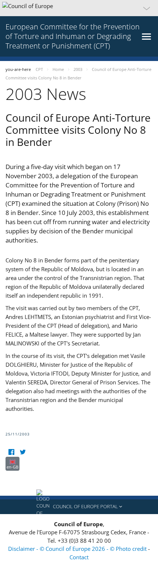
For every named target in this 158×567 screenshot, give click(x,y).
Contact (79, 557)
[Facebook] (11, 452)
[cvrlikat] (22, 452)
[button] (79, 8)
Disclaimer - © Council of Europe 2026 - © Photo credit (78, 548)
